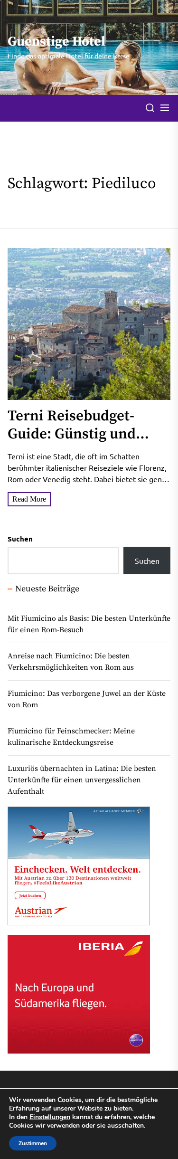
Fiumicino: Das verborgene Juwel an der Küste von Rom (87, 699)
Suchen (20, 538)
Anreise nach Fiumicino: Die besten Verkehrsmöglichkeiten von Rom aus (71, 661)
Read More (29, 499)
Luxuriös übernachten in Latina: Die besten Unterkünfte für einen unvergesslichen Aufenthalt (82, 780)
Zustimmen (33, 1143)
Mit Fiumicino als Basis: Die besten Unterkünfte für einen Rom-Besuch (89, 624)
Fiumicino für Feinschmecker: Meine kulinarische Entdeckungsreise (71, 736)
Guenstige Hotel (56, 42)
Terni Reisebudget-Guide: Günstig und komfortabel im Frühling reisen (72, 442)
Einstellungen (49, 1117)
